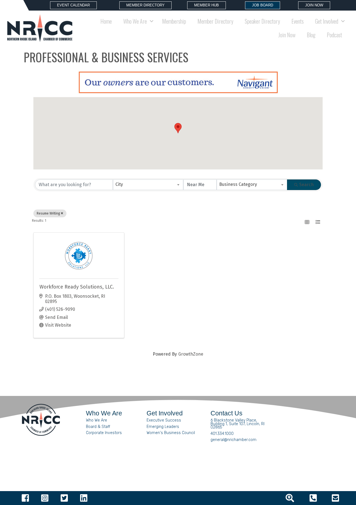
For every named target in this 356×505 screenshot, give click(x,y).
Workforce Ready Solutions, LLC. (76, 287)
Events (297, 21)
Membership (174, 21)
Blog (311, 35)
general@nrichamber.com (233, 439)
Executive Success (164, 420)
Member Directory (215, 21)
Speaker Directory (262, 21)
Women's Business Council (171, 432)
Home (106, 21)
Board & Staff (98, 426)
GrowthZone (190, 354)
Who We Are (96, 420)
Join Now (286, 35)
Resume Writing (48, 213)
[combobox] (148, 184)
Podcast (334, 35)
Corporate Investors (104, 432)
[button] (178, 128)
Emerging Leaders (163, 426)
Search (306, 184)
